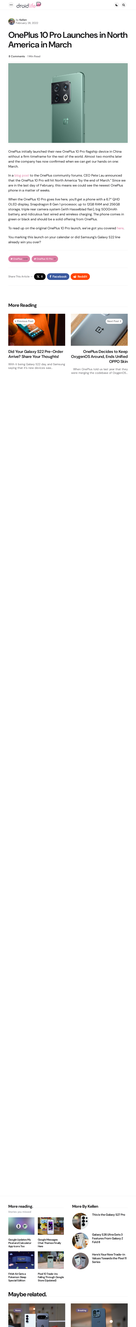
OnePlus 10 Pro (46, 258)
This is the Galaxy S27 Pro (108, 1215)
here (120, 228)
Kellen (23, 20)
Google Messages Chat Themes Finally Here (49, 1243)
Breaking (82, 1310)
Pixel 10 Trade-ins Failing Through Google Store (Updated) (51, 1277)
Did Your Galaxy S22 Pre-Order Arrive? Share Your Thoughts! (35, 354)
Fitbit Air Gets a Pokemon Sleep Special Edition (17, 1277)
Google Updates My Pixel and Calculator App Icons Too (19, 1243)
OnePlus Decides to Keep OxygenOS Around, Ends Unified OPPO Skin (99, 356)
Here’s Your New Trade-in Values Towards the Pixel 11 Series (109, 1258)
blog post (21, 175)
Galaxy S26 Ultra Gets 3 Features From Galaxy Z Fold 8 (107, 1238)
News (18, 1310)
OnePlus (20, 258)
